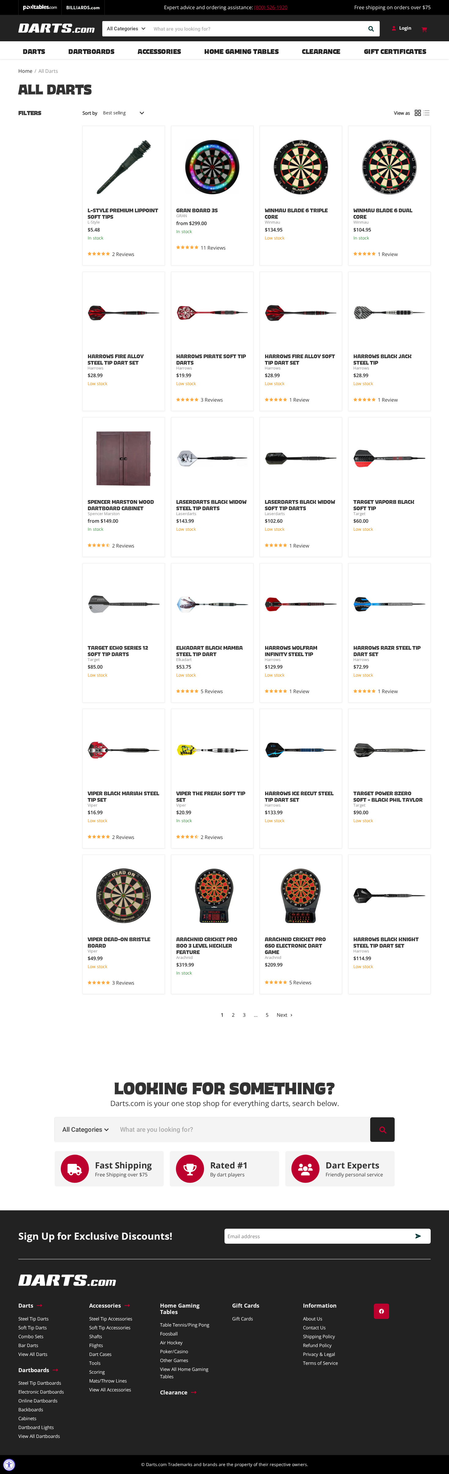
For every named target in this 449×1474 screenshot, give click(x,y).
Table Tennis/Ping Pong (184, 1325)
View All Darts (32, 1354)
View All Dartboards (39, 1436)
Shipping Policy (319, 1336)
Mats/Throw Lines (108, 1381)
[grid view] (418, 113)
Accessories (159, 50)
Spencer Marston (104, 513)
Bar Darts (28, 1345)
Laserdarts (186, 513)
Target (359, 513)
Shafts (95, 1336)
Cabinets (27, 1418)
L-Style (94, 222)
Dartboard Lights (36, 1427)
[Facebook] (381, 1311)
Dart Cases (100, 1354)
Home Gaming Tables (241, 50)
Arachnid (184, 957)
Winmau (272, 222)
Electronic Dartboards (41, 1392)
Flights (96, 1345)
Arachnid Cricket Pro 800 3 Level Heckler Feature (206, 944)
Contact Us (314, 1327)
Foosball (169, 1334)
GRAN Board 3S (197, 209)
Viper (92, 805)
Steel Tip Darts (33, 1319)
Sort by (89, 113)
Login (405, 28)
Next (283, 1015)
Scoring (97, 1372)
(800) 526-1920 (270, 7)
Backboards (30, 1409)
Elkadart (184, 659)
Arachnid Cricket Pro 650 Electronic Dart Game (295, 944)
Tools (94, 1363)
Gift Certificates (395, 50)
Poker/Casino (174, 1351)
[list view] (426, 113)
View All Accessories (110, 1390)
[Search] (371, 28)
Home (25, 71)
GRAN (181, 215)
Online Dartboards (37, 1401)
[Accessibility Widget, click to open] (9, 1465)
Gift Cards (242, 1319)
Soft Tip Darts (32, 1327)
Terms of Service (320, 1363)
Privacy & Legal (319, 1354)
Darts (34, 50)
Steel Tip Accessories (110, 1319)
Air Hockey (171, 1342)
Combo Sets (30, 1336)
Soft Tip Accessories (109, 1327)
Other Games (174, 1360)
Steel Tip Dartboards (39, 1383)
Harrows (96, 368)
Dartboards (91, 50)
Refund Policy (317, 1345)
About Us (312, 1319)
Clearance (321, 50)
